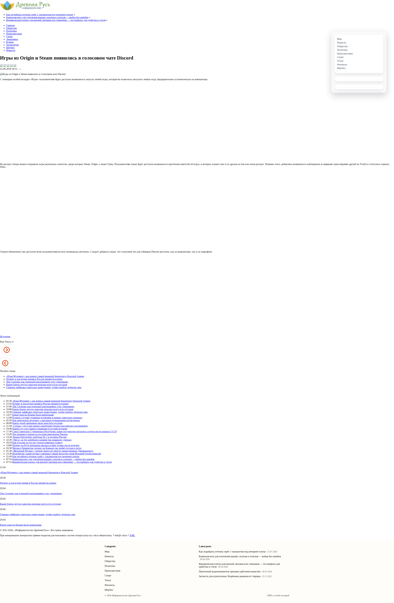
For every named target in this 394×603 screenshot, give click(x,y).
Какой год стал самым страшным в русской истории (39, 428)
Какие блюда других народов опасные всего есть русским (36, 384)
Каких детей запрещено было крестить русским (37, 423)
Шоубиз (109, 590)
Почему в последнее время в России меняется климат (34, 379)
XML (132, 535)
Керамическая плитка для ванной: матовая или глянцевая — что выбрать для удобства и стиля (55, 20)
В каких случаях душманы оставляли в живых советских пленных (47, 417)
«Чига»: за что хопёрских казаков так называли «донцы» (42, 439)
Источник (5, 336)
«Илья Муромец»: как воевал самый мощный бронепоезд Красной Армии (45, 376)
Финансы (110, 585)
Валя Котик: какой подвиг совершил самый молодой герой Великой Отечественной (56, 453)
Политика (110, 566)
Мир (107, 551)
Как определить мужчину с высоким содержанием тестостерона (46, 420)
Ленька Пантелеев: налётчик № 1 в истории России (39, 437)
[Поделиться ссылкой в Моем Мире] (11, 65)
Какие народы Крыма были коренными (33, 415)
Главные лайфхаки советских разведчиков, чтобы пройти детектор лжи (43, 387)
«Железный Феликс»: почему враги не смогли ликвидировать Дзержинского (52, 451)
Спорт (108, 575)
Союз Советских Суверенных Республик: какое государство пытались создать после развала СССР (64, 431)
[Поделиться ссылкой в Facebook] (4, 65)
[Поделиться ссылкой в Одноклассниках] (15, 65)
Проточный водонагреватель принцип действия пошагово (230, 571)
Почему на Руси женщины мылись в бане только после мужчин (45, 445)
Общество (110, 561)
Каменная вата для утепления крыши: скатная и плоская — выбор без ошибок (47, 17)
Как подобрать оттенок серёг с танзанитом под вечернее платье (39, 14)
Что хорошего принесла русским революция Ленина (40, 434)
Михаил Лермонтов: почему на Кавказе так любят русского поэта (46, 448)
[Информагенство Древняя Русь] (25, 10)
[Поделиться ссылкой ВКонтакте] (1, 65)
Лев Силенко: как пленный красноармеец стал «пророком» (37, 382)
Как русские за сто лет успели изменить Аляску (37, 442)
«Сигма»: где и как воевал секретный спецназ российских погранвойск (50, 426)
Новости (109, 556)
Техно (108, 580)
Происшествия (112, 570)
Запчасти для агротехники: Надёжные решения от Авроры (230, 576)
